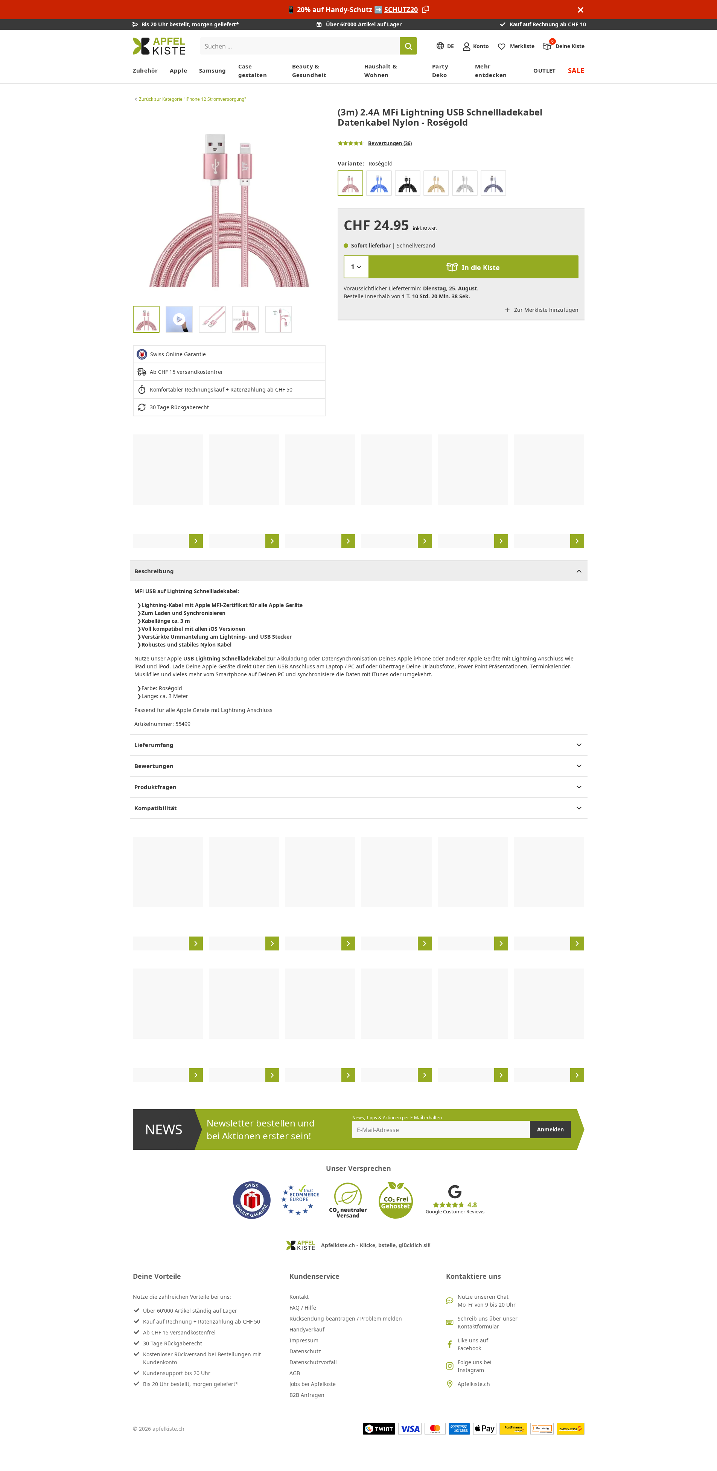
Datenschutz (305, 1351)
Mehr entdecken (491, 70)
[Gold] (436, 183)
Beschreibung (154, 571)
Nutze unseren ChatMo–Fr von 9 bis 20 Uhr (487, 1300)
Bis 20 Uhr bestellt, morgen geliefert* (190, 1384)
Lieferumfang (154, 744)
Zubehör (145, 70)
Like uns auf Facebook (473, 1344)
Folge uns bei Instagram (475, 1366)
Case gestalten (252, 70)
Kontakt (299, 1296)
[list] (229, 203)
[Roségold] (350, 183)
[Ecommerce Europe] (300, 1200)
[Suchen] (408, 46)
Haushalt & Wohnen (380, 70)
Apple (178, 70)
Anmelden (550, 1129)
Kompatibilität (155, 808)
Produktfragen (155, 787)
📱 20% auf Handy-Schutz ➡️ (352, 9)
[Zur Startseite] (159, 46)
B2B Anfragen (306, 1394)
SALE (576, 70)
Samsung (212, 70)
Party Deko (440, 70)
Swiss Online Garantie (178, 354)
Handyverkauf (306, 1329)
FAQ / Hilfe (302, 1307)
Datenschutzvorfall (313, 1362)
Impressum (303, 1340)
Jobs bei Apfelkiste (312, 1384)
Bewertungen (154, 766)
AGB (294, 1373)
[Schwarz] (408, 183)
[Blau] (379, 183)
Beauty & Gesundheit (309, 70)
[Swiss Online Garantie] (252, 1200)
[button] (140, 203)
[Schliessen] (581, 10)
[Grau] (493, 183)
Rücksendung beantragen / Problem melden (345, 1318)
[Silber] (465, 183)
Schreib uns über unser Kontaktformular (488, 1322)
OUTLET (544, 70)
